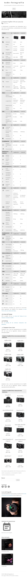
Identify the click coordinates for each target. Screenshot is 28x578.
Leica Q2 (23, 33)
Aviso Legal (4, 575)
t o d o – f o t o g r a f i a (14, 3)
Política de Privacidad (10, 575)
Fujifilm (19, 472)
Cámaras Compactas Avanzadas (8, 474)
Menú (14, 8)
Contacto (16, 575)
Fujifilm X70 (16, 33)
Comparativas (7, 472)
